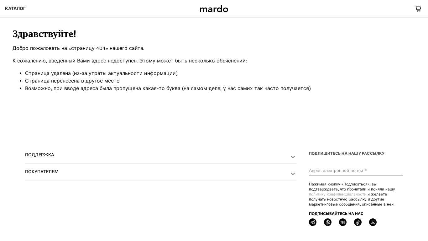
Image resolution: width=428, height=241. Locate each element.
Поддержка (39, 154)
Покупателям (42, 171)
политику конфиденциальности (337, 194)
